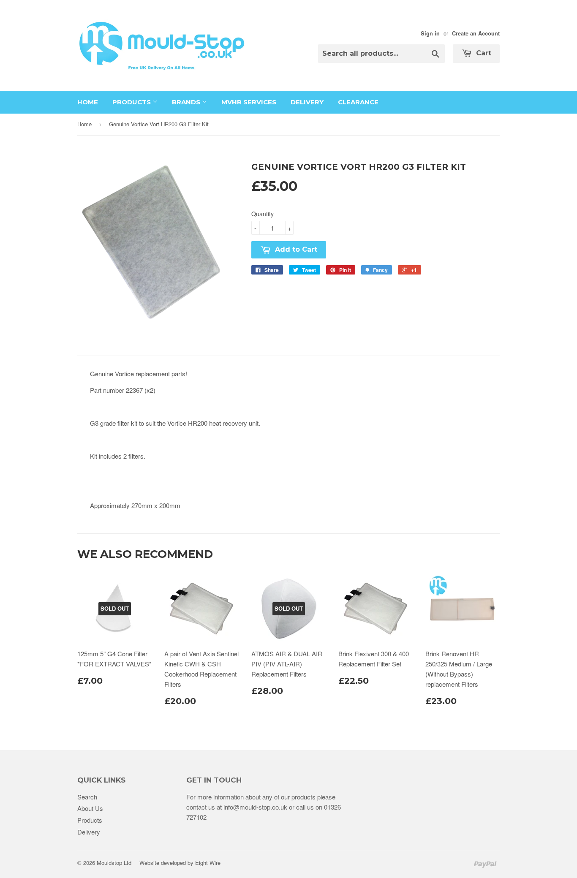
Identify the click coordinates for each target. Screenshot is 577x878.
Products (132, 102)
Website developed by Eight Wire (179, 863)
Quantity (262, 213)
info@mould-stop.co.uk (255, 806)
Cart (482, 53)
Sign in (430, 33)
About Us (90, 808)
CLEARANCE (358, 102)
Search (87, 796)
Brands (187, 102)
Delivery (307, 102)
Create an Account (476, 33)
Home (87, 102)
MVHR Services (248, 102)
